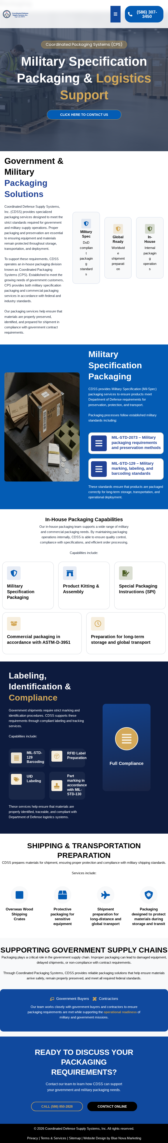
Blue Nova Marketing (126, 1138)
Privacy (32, 1138)
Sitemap (75, 1138)
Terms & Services (53, 1138)
